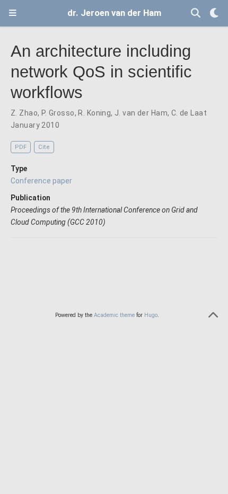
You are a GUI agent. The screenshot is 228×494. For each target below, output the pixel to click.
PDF (21, 147)
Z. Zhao (24, 113)
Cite (44, 147)
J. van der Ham (141, 113)
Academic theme (114, 315)
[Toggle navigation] (12, 13)
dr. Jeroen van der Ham (114, 13)
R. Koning (94, 113)
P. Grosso (58, 113)
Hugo (150, 315)
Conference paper (41, 181)
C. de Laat (189, 113)
